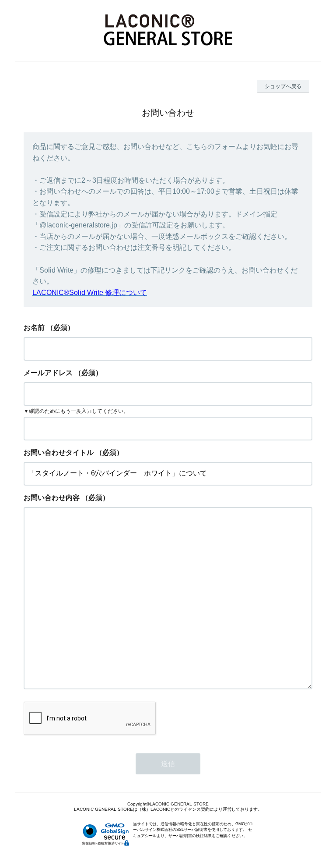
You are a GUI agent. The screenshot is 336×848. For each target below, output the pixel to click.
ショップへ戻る (283, 86)
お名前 (34, 327)
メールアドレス (48, 372)
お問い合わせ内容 (52, 497)
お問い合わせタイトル (59, 452)
